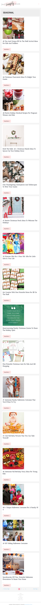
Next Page (35, 588)
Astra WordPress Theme (28, 604)
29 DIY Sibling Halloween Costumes (15, 543)
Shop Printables (20, 594)
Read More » (6, 49)
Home (21, 593)
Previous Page (6, 588)
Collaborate (20, 597)
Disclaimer (20, 598)
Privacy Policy (20, 599)
